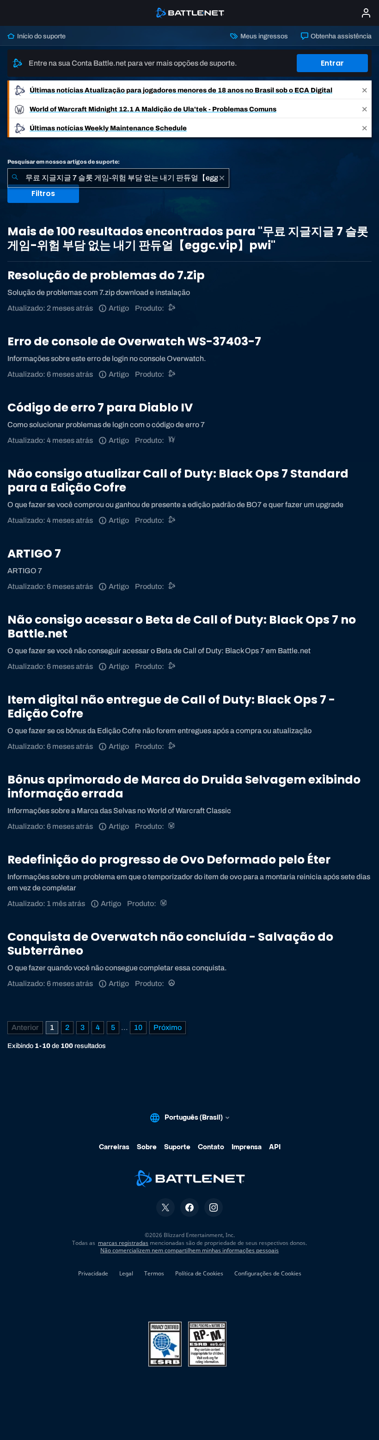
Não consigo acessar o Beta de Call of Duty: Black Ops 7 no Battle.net (181, 627)
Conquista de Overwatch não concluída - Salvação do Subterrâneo (170, 944)
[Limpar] (221, 178)
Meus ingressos (263, 36)
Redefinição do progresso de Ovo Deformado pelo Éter (168, 860)
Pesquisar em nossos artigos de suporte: (63, 162)
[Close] (365, 89)
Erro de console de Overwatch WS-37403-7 (134, 341)
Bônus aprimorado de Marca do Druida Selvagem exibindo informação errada (184, 787)
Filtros (43, 193)
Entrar (332, 63)
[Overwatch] (172, 983)
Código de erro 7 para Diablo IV (100, 407)
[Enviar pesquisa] (14, 178)
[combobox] (118, 178)
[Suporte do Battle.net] (172, 308)
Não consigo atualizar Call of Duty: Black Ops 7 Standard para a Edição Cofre (177, 481)
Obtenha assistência (340, 36)
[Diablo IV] (172, 440)
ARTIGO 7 (34, 553)
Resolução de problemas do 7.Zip (106, 275)
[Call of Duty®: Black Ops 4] (172, 520)
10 (138, 1027)
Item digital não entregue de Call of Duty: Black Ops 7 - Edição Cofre (171, 707)
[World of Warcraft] (172, 826)
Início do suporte (41, 36)
